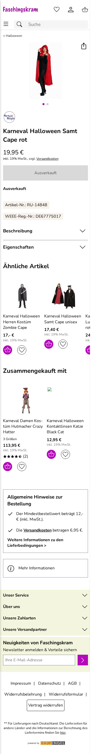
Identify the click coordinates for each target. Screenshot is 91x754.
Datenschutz (49, 683)
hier (63, 733)
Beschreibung (17, 231)
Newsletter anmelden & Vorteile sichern (40, 650)
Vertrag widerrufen (45, 705)
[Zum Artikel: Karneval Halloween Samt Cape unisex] (63, 296)
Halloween (14, 36)
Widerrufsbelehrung (23, 694)
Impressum (21, 683)
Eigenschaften (18, 247)
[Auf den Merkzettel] (21, 350)
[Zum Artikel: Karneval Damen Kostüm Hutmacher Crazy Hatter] (23, 400)
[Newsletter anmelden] (83, 660)
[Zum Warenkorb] (85, 10)
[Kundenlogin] (71, 10)
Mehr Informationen (36, 568)
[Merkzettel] (57, 10)
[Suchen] (21, 24)
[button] (83, 46)
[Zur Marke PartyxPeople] (9, 117)
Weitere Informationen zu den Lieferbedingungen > (35, 542)
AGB (72, 683)
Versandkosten (47, 159)
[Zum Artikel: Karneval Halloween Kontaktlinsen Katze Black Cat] (67, 400)
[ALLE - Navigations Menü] (6, 24)
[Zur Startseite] (22, 9)
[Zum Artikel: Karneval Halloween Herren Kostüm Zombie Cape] (22, 296)
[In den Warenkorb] (7, 350)
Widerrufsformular (66, 694)
